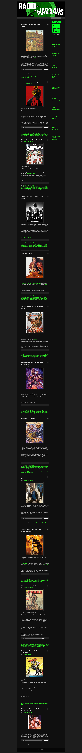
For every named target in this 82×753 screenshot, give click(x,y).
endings (44, 409)
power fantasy (42, 644)
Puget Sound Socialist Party (56, 109)
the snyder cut (24, 248)
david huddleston (40, 188)
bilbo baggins (41, 73)
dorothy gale (41, 467)
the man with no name (25, 646)
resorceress (22, 470)
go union (36, 189)
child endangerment (39, 296)
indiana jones (40, 298)
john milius (26, 580)
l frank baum (39, 469)
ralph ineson (31, 134)
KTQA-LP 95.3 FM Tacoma (55, 90)
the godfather (38, 191)
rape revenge (44, 356)
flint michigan (34, 410)
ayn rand (41, 243)
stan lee (44, 645)
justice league (23, 246)
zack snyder (36, 248)
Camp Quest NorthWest (55, 53)
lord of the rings (44, 74)
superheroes (44, 134)
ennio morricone (27, 355)
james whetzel (24, 411)
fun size (28, 245)
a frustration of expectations (39, 131)
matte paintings (32, 299)
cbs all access (31, 522)
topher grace (32, 248)
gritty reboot (45, 468)
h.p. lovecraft (30, 643)
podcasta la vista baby (33, 356)
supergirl (22, 191)
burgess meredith (29, 187)
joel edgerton (34, 133)
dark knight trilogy (28, 409)
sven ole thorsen (39, 357)
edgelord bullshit (40, 409)
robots (29, 470)
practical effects (27, 134)
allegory (30, 466)
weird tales (37, 646)
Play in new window (27, 72)
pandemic (22, 247)
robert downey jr (30, 412)
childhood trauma (34, 466)
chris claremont (45, 296)
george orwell (42, 701)
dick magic (27, 297)
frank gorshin (33, 189)
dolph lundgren (23, 355)
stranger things (46, 523)
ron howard (24, 300)
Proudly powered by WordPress (41, 749)
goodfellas (34, 245)
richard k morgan (27, 703)
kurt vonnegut (34, 702)
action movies (38, 577)
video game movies (35, 413)
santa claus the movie (34, 190)
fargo (27, 701)
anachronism (31, 73)
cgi (36, 296)
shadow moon (35, 300)
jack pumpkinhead (26, 469)
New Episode (25, 73)
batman (42, 186)
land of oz (42, 469)
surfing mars (46, 412)
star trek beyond (35, 412)
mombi (45, 469)
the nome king (40, 471)
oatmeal (41, 744)
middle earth (22, 75)
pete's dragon (23, 134)
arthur (37, 186)
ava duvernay (38, 243)
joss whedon (45, 245)
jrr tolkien (34, 74)
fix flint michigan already (29, 410)
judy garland (31, 469)
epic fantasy (29, 132)
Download (32, 72)
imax (36, 245)
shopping (38, 190)
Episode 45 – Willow (27, 253)
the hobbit (26, 76)
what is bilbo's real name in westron (41, 76)
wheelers (23, 472)
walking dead (42, 413)
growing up (22, 469)
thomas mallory (34, 135)
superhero (25, 191)
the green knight (30, 135)
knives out (26, 246)
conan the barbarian (31, 354)
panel (33, 644)
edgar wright (34, 244)
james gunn (39, 245)
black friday (44, 186)
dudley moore (25, 132)
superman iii (34, 191)
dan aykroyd (35, 188)
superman (28, 191)
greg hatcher (39, 579)
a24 (43, 131)
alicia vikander (46, 131)
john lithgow (45, 189)
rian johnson (30, 247)
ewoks (40, 297)
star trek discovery (41, 523)
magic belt (43, 133)
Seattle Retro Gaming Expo (56, 120)
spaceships (43, 703)
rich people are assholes (34, 75)
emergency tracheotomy (37, 522)
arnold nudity (41, 577)
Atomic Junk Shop (24, 563)
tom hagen (42, 191)
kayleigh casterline (38, 74)
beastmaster (44, 353)
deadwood (32, 409)
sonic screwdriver (38, 703)
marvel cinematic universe (36, 246)
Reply (37, 301)
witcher (45, 413)
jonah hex (27, 644)
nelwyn (35, 299)
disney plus (31, 297)
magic (47, 74)
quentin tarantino (26, 247)
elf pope (25, 189)
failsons (35, 132)
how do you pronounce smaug (29, 74)
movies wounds (27, 523)
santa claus (28, 190)
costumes (46, 466)
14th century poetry (32, 131)
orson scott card (45, 744)
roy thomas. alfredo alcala (32, 645)
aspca (39, 186)
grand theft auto (43, 410)
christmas (43, 187)
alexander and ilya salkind (32, 186)
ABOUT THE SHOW (32, 17)
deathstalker (41, 354)
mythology (46, 133)
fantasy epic (43, 244)
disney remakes (36, 409)
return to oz (26, 470)
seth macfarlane (33, 523)
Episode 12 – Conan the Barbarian (31, 586)
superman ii (31, 191)
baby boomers (45, 243)
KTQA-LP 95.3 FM (28, 169)
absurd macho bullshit (32, 353)
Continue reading (24, 698)
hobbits (24, 74)
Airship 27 (53, 36)
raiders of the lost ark (39, 356)
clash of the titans (25, 354)
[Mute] (44, 69)
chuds (28, 244)
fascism (46, 578)
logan (34, 411)
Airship (39, 630)
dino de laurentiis (45, 354)
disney (39, 467)
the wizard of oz (45, 471)
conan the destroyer (36, 354)
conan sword (31, 578)
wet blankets (34, 76)
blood (26, 578)
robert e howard (29, 357)
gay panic (26, 298)
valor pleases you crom (26, 581)
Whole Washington (54, 139)
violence (31, 581)
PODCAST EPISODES (24, 17)
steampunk (33, 471)
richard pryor (25, 190)
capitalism (34, 187)
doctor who (34, 297)
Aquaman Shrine (54, 42)
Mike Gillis (30, 28)
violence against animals (35, 581)
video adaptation (30, 413)
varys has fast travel (23, 524)
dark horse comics (37, 642)
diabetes (30, 744)
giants (44, 132)
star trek (37, 523)
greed (21, 74)
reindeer (22, 190)
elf (23, 189)
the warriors (30, 646)
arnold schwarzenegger (39, 353)
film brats (46, 244)
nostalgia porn (38, 411)
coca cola (29, 188)
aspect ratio (34, 243)
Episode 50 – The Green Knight (30, 82)
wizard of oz (28, 472)
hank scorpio (42, 579)
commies (32, 188)
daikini (25, 297)
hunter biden (25, 133)
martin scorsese (30, 246)
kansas (34, 469)
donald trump (44, 188)
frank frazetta (30, 579)
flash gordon (30, 701)
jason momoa (38, 643)
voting (39, 413)
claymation (38, 466)
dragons (47, 73)
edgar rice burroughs (43, 642)
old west (41, 411)
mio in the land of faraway (43, 246)
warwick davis (25, 301)
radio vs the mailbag (45, 702)
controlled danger (42, 466)
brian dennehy (25, 187)
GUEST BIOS (38, 17)
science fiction (39, 470)
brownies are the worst (32, 296)
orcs (29, 75)
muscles (30, 580)
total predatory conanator (24, 413)
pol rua (39, 644)
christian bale (25, 244)
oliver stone (32, 580)
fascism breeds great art (24, 579)
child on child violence (39, 187)
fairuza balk (24, 468)
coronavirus (31, 244)
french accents (23, 298)
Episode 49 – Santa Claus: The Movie (31, 140)
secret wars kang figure (29, 300)
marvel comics (31, 644)
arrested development (36, 73)
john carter (27, 702)
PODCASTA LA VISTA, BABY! (46, 17)
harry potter (24, 702)
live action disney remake (30, 411)
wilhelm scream (29, 301)
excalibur (32, 132)
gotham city (39, 189)
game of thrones (40, 132)
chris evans (23, 409)
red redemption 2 (26, 412)
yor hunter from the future (29, 358)
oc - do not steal (39, 299)
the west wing (33, 646)
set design (34, 134)
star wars (33, 247)
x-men (47, 413)
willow (32, 301)
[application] (35, 69)
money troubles (27, 75)
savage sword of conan (40, 645)
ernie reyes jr (35, 355)
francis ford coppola (23, 245)
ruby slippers (32, 470)
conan (28, 578)
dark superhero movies (31, 467)
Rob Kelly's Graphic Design (56, 116)
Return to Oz (27, 450)
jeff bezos (42, 189)
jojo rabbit (42, 245)
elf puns (27, 189)
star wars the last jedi (38, 247)
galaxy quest (37, 468)
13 (47, 585)
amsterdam (31, 243)
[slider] (46, 69)
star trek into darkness (41, 412)
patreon (43, 411)
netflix (30, 523)
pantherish (36, 644)
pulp (44, 644)
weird (42, 135)
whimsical (22, 77)
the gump (37, 471)
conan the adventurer (26, 642)
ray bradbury (22, 703)
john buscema (42, 643)
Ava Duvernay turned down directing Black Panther (34, 234)
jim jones (24, 580)
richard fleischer (25, 357)
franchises (45, 297)
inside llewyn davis (29, 133)
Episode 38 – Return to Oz (28, 418)
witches (26, 472)
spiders (24, 76)
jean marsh (43, 298)
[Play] (22, 69)
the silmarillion (30, 76)
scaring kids (35, 470)
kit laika (36, 469)
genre (39, 701)
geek (37, 701)
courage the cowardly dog (24, 467)
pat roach (42, 299)
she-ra (35, 357)
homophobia (25, 356)
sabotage (33, 357)
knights (41, 133)
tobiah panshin (39, 135)
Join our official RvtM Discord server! (26, 237)
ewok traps (37, 297)
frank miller (34, 468)
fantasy (37, 132)
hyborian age (34, 643)
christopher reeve (25, 188)
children (44, 73)
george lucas (30, 245)
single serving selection (40, 75)
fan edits (38, 244)
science (31, 703)
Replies (27, 77)
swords (43, 357)
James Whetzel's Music (55, 85)
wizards (25, 77)
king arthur (37, 133)
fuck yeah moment (34, 579)
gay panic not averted (31, 298)
